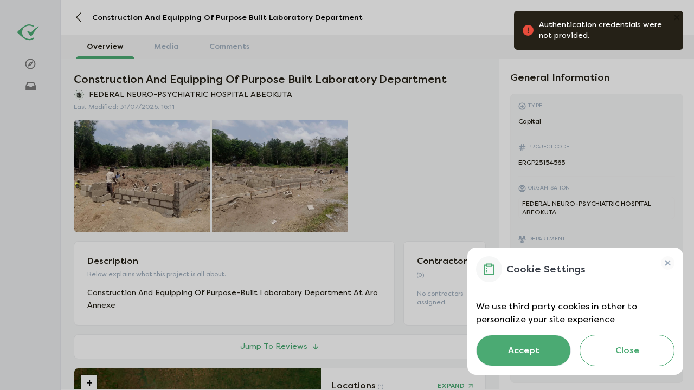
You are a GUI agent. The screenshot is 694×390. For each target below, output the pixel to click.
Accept (523, 350)
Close (627, 350)
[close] (666, 17)
